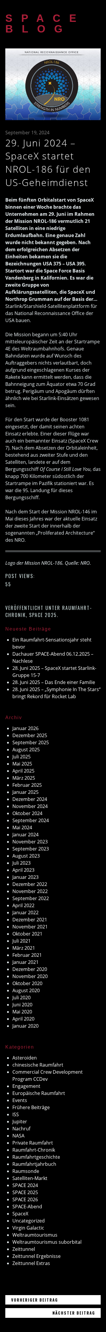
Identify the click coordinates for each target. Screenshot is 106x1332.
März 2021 (23, 948)
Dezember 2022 (29, 884)
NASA (18, 1135)
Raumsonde (25, 1171)
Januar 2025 (25, 792)
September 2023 (30, 848)
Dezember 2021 (29, 919)
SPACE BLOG (45, 23)
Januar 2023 (25, 877)
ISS (15, 1114)
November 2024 (30, 806)
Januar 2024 (25, 834)
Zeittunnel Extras (31, 1263)
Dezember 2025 (29, 735)
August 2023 (26, 856)
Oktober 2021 (27, 934)
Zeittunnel (23, 1249)
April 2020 (23, 1019)
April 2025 (23, 771)
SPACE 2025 (43, 614)
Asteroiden (24, 1057)
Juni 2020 (22, 1004)
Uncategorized (28, 1220)
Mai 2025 (22, 763)
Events (19, 1100)
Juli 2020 (21, 997)
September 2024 (30, 820)
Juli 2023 (21, 863)
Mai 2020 (22, 1011)
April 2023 (23, 870)
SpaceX (20, 1213)
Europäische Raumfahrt (38, 1093)
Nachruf (21, 1128)
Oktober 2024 (27, 813)
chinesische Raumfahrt (37, 1065)
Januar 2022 (25, 912)
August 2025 (26, 749)
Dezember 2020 (29, 969)
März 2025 (23, 778)
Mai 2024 (22, 827)
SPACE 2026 (25, 1199)
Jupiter (19, 1121)
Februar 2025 (27, 785)
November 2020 (30, 976)
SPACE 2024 (25, 1185)
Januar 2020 (25, 1026)
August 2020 (26, 990)
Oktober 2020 (27, 983)
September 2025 (30, 742)
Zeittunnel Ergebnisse (36, 1256)
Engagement (26, 1086)
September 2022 (30, 898)
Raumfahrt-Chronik (33, 1150)
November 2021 (30, 926)
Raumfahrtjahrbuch (34, 1164)
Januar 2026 (25, 728)
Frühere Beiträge (31, 1107)
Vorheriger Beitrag (56, 1300)
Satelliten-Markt (29, 1178)
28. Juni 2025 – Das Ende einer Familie (53, 682)
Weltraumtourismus (34, 1235)
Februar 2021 (27, 955)
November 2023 (30, 841)
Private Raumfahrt (32, 1143)
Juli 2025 (21, 756)
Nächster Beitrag (76, 1313)
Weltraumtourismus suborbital (47, 1242)
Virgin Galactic (28, 1228)
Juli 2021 (21, 941)
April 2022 (23, 905)
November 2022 (30, 891)
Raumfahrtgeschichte (36, 1157)
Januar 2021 (25, 962)
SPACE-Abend (27, 1206)
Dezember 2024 (29, 799)
